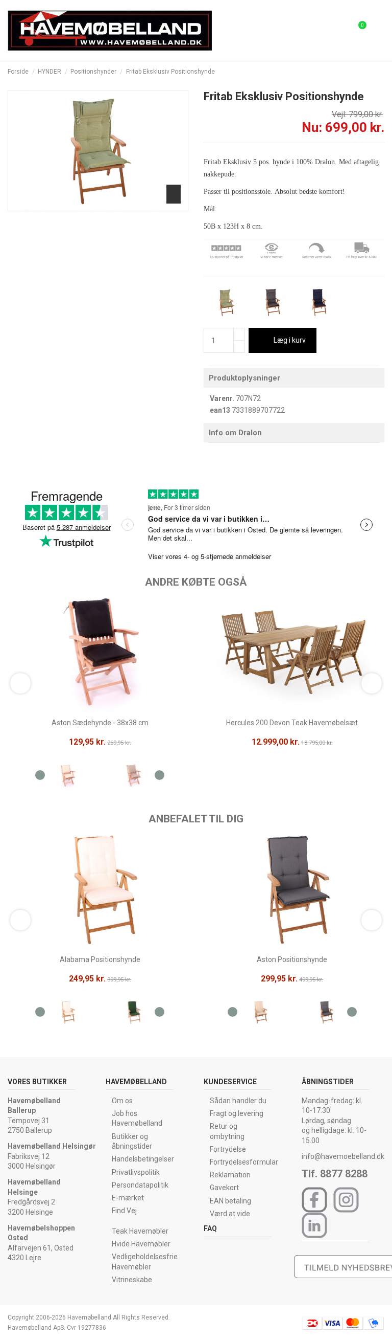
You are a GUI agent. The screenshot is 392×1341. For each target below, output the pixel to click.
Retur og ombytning (227, 1131)
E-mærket (128, 1198)
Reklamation (230, 1175)
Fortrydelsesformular (244, 1162)
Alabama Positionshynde (100, 959)
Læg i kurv (290, 340)
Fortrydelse (228, 1149)
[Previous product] (370, 71)
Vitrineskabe (132, 1280)
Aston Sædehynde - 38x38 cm (100, 723)
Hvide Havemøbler (141, 1244)
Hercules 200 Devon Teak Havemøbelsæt (292, 723)
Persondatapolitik (140, 1185)
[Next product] (380, 71)
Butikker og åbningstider (132, 1141)
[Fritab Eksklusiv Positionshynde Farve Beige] (226, 302)
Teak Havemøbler (140, 1231)
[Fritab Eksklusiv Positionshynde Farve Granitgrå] (272, 302)
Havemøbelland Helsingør (52, 1146)
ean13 (220, 410)
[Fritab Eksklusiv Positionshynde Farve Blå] (319, 302)
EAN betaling (230, 1201)
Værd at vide (230, 1214)
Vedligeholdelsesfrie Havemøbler (145, 1262)
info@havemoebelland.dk (343, 1156)
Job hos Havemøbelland (137, 1118)
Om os (122, 1101)
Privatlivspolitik (136, 1172)
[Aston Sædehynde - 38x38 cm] (67, 777)
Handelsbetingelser (143, 1159)
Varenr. (222, 398)
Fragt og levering (236, 1113)
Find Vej (124, 1210)
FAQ (210, 1228)
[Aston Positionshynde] (259, 1014)
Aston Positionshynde (292, 959)
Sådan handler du (238, 1101)
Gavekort (224, 1187)
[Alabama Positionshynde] (67, 1014)
